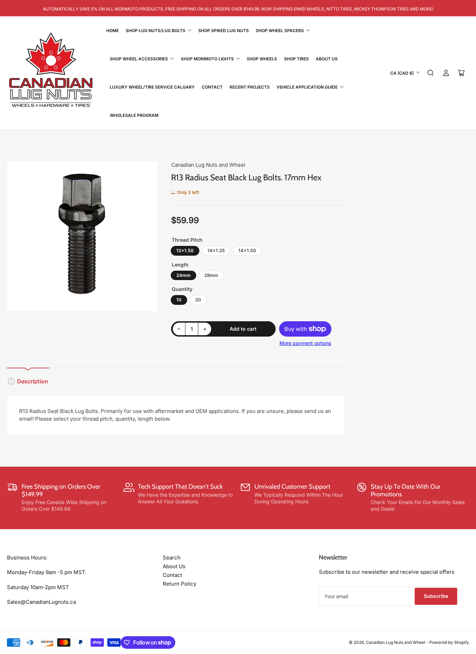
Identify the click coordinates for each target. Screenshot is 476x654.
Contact (212, 87)
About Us (327, 58)
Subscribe (436, 596)
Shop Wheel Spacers (280, 30)
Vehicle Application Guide (307, 87)
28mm (211, 275)
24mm (183, 275)
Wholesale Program (134, 115)
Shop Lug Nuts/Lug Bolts (155, 30)
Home (112, 30)
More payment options (305, 343)
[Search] (430, 73)
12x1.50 (185, 250)
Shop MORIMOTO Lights (207, 58)
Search (172, 557)
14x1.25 (216, 250)
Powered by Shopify (449, 642)
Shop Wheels (262, 58)
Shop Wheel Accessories (139, 58)
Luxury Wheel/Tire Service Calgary (152, 87)
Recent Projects (250, 87)
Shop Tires (296, 58)
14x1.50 (247, 250)
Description (32, 381)
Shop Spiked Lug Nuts (223, 30)
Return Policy (179, 583)
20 (198, 299)
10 (179, 299)
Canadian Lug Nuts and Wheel (208, 164)
